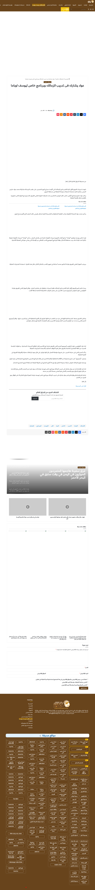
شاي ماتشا (63, 829)
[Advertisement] (47, 23)
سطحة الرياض (41, 790)
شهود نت (74, 824)
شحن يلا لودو (62, 805)
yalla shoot (32, 742)
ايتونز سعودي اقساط (62, 756)
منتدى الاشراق (83, 858)
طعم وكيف (84, 824)
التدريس (84, 853)
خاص (63, 426)
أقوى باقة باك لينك (53, 848)
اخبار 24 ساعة (74, 876)
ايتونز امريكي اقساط (53, 790)
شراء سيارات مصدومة (32, 817)
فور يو (53, 794)
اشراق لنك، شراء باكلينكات (84, 849)
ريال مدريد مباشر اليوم (42, 843)
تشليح (41, 807)
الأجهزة (74, 5)
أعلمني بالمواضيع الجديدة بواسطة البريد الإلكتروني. (74, 685)
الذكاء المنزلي (67, 5)
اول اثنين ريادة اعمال (83, 742)
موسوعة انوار (84, 835)
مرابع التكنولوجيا (74, 784)
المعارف (84, 818)
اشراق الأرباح (74, 835)
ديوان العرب (63, 857)
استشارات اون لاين (74, 814)
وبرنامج (39, 426)
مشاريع (53, 857)
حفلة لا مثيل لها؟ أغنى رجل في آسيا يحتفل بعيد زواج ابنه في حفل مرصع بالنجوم (18, 637)
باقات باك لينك (74, 844)
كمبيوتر (80, 5)
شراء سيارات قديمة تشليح (37, 821)
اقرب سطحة (32, 803)
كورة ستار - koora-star (11, 742)
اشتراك (35, 398)
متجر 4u (63, 779)
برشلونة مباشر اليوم (32, 843)
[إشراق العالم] (90, 1)
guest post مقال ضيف (53, 837)
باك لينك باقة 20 (53, 843)
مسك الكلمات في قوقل (83, 779)
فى (52, 426)
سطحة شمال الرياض (41, 799)
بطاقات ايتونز (53, 809)
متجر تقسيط (53, 765)
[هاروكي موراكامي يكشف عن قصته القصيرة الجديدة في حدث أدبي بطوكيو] (38, 582)
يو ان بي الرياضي (74, 872)
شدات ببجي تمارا (53, 742)
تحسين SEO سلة (74, 756)
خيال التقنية (84, 788)
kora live (11, 774)
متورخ (83, 807)
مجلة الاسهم (84, 791)
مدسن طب (74, 862)
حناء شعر (53, 822)
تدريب (69, 426)
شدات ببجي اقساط (63, 742)
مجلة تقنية (84, 872)
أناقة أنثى (74, 802)
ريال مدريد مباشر (41, 750)
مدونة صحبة (84, 830)
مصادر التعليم (74, 865)
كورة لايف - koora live (20, 817)
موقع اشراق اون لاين (74, 772)
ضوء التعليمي (84, 768)
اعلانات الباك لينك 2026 (74, 858)
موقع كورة (15, 798)
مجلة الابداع (74, 810)
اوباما (75, 426)
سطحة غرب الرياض (32, 799)
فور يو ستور (53, 774)
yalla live (37, 851)
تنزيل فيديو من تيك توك (20, 852)
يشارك (31, 426)
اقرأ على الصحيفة (81, 386)
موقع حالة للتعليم (84, 877)
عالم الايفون (84, 796)
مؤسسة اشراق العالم (7, 5)
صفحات (30, 727)
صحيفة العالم (74, 881)
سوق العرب (63, 843)
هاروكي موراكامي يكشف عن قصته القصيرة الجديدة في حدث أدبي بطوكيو (38, 637)
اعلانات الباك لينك (74, 849)
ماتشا (53, 826)
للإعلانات (23, 887)
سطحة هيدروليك (32, 794)
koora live (11, 751)
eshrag (50, 110)
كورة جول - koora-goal (21, 747)
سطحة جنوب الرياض (41, 803)
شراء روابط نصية (84, 844)
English (28, 5)
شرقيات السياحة (74, 831)
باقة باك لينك (84, 755)
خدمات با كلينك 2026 (63, 853)
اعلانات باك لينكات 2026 (16, 833)
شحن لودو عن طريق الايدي (53, 805)
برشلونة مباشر (32, 745)
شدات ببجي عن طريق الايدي (53, 780)
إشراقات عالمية (59, 79)
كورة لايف (20, 777)
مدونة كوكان (74, 796)
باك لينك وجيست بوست (84, 867)
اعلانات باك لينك (63, 860)
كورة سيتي (32, 827)
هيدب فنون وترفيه (84, 881)
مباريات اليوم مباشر (42, 745)
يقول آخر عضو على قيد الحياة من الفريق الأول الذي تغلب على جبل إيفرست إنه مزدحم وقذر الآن (58, 638)
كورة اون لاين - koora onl (20, 762)
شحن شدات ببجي (63, 799)
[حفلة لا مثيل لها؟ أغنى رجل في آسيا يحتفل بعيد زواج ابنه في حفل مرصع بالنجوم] (18, 582)
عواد (57, 426)
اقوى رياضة (84, 862)
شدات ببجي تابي (53, 747)
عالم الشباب (79, 749)
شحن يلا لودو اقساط (53, 756)
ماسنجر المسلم (79, 762)
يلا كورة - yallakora (11, 762)
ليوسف (46, 426)
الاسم (86, 667)
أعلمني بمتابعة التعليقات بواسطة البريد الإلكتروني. (74, 682)
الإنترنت (85, 5)
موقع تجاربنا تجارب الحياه (53, 853)
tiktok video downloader (11, 856)
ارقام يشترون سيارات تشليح (41, 817)
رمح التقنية (84, 821)
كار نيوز (74, 799)
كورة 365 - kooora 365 (21, 767)
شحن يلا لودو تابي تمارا (53, 785)
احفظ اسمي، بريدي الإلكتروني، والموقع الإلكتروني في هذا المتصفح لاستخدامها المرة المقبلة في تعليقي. (61, 679)
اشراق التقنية (74, 779)
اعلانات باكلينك (58, 864)
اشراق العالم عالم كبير (74, 854)
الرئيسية (91, 5)
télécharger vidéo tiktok (15, 862)
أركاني (83, 827)
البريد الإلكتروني (84, 673)
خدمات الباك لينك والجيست (63, 838)
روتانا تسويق (84, 810)
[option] (47, 476)
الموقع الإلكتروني (41, 673)
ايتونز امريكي (53, 751)
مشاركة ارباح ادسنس (74, 742)
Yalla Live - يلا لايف (11, 758)
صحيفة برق (74, 768)
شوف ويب (74, 788)
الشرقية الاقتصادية (74, 792)
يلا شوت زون (20, 842)
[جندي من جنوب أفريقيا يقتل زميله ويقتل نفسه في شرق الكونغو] (47, 476)
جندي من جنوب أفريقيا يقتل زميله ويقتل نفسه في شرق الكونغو (64, 472)
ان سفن (84, 783)
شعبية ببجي (63, 809)
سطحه (32, 789)
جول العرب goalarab (41, 831)
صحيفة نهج (84, 799)
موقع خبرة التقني (84, 803)
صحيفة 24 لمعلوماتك (19, 5)
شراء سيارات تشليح (41, 813)
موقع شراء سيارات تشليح (32, 813)
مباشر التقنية (74, 827)
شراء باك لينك (83, 841)
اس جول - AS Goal (11, 767)
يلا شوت (42, 742)
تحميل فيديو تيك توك (11, 852)
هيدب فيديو (74, 818)
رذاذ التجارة (74, 821)
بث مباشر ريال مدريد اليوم (32, 832)
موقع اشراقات (84, 772)
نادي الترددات (84, 813)
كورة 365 (42, 827)
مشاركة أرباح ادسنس (52, 5)
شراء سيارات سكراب (32, 808)
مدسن (74, 807)
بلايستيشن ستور (63, 813)
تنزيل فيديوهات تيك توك (20, 857)
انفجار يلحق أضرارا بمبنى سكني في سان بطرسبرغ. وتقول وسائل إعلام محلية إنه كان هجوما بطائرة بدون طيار (77, 638)
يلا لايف (37, 836)
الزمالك (82, 426)
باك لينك (61, 5)
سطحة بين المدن (42, 794)
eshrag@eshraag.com (54, 713)
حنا (63, 826)
